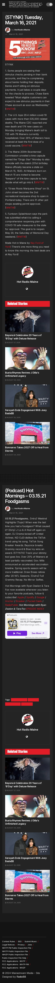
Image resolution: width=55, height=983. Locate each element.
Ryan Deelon (13, 704)
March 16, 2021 (16, 34)
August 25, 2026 (13, 417)
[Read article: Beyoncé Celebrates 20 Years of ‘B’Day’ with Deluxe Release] (27, 321)
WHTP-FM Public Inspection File (16, 948)
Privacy (21, 944)
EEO (20, 941)
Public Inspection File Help (14, 958)
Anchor (9, 601)
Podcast (33, 700)
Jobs (30, 944)
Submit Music (31, 941)
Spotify (30, 597)
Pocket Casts (34, 601)
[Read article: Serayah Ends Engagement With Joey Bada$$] (27, 396)
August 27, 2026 (13, 342)
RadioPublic (11, 604)
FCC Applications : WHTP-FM (15, 964)
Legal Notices (8, 944)
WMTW (10, 108)
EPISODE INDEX (35, 608)
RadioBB (21, 976)
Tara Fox (27, 704)
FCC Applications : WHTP (13, 961)
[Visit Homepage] (26, 4)
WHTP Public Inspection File (15, 951)
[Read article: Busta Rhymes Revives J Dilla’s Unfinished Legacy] (27, 358)
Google (40, 597)
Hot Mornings (19, 700)
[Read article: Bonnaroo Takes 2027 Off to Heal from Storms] (27, 433)
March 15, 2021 (16, 513)
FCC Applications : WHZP (13, 968)
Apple (20, 597)
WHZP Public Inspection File (15, 954)
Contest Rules (8, 941)
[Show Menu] (3, 4)
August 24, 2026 (13, 455)
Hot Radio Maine (22, 30)
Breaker (20, 601)
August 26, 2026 (13, 380)
